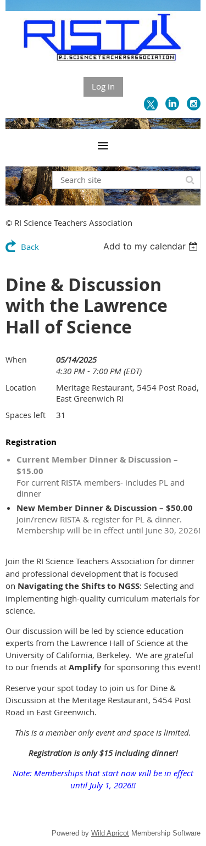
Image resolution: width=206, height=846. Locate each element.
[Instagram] (194, 103)
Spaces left (25, 415)
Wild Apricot (110, 833)
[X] (151, 103)
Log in (103, 86)
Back (30, 246)
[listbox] (152, 246)
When (16, 359)
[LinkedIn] (172, 103)
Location (20, 387)
